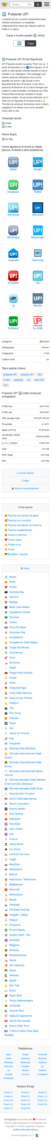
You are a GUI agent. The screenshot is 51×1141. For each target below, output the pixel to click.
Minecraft (12, 889)
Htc (38, 282)
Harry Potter (13, 829)
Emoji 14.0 (25, 1104)
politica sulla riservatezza (25, 1129)
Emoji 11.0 (42, 1096)
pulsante (18, 379)
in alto (7, 379)
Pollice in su (12, 544)
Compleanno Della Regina (21, 642)
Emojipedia (8, 1078)
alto (39, 374)
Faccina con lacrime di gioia (21, 515)
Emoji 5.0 (25, 1096)
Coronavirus (13, 652)
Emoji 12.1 (25, 1100)
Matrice (10, 874)
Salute (10, 960)
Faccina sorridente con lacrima (23, 525)
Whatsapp (13, 237)
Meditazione (13, 884)
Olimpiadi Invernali (16, 909)
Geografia (12, 743)
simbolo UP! (27, 374)
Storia (10, 990)
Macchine (12, 864)
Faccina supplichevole (18, 530)
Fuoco (9, 549)
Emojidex (13, 282)
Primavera (12, 924)
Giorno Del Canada (17, 1020)
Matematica (13, 869)
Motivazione (13, 894)
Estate (10, 677)
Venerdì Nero (14, 1010)
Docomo (25, 1074)
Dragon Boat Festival (18, 672)
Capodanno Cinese (17, 612)
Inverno (11, 839)
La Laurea (12, 849)
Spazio (10, 980)
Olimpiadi (11, 904)
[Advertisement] (25, 51)
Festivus (11, 703)
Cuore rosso (13, 539)
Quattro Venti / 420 (17, 935)
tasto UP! (39, 379)
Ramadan (12, 940)
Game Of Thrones (16, 733)
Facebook (13, 192)
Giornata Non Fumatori (19, 793)
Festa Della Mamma (17, 693)
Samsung (13, 214)
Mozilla (38, 305)
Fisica (10, 723)
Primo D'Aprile (14, 930)
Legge (10, 859)
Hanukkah (12, 823)
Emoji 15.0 (42, 1104)
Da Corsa (12, 662)
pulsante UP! (10, 374)
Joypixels (13, 260)
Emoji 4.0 (8, 1096)
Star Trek (11, 985)
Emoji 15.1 (8, 1108)
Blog (25, 480)
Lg (13, 305)
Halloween (12, 818)
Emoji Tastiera (25, 472)
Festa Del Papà (15, 687)
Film (9, 708)
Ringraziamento (15, 955)
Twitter (38, 192)
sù (28, 379)
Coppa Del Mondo (16, 647)
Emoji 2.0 (25, 1092)
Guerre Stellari (14, 808)
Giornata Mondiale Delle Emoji (23, 788)
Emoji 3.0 (42, 1092)
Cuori (9, 657)
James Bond (13, 844)
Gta (8, 728)
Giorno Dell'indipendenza (20, 798)
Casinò (10, 622)
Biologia (11, 602)
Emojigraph (42, 1074)
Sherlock (11, 975)
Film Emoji (12, 713)
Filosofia (11, 718)
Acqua (10, 576)
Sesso (10, 970)
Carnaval (11, 617)
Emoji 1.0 (8, 1092)
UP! (5, 385)
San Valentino (14, 965)
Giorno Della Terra (16, 1025)
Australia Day (14, 592)
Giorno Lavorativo (16, 803)
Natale (10, 899)
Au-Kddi (38, 328)
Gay (9, 738)
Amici (9, 581)
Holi (8, 834)
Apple (13, 169)
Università (12, 1005)
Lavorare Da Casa (16, 854)
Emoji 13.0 (42, 1100)
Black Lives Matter (17, 607)
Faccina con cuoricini (17, 520)
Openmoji (38, 260)
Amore (10, 587)
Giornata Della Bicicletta (20, 748)
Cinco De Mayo (15, 627)
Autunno (11, 597)
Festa (9, 682)
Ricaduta (11, 950)
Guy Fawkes (13, 813)
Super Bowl (13, 995)
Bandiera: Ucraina (16, 554)
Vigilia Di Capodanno (18, 1015)
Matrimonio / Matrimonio (20, 879)
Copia (30, 42)
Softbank (13, 328)
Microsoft (37, 214)
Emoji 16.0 (25, 1108)
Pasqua (10, 919)
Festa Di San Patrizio (18, 698)
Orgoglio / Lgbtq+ (16, 914)
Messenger (37, 237)
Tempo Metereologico (18, 1000)
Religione (11, 945)
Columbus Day (14, 632)
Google (37, 169)
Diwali (10, 667)
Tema (25, 568)
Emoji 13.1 (8, 1104)
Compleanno (13, 637)
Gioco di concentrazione (26, 488)
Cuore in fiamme (15, 535)
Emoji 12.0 (8, 1100)
